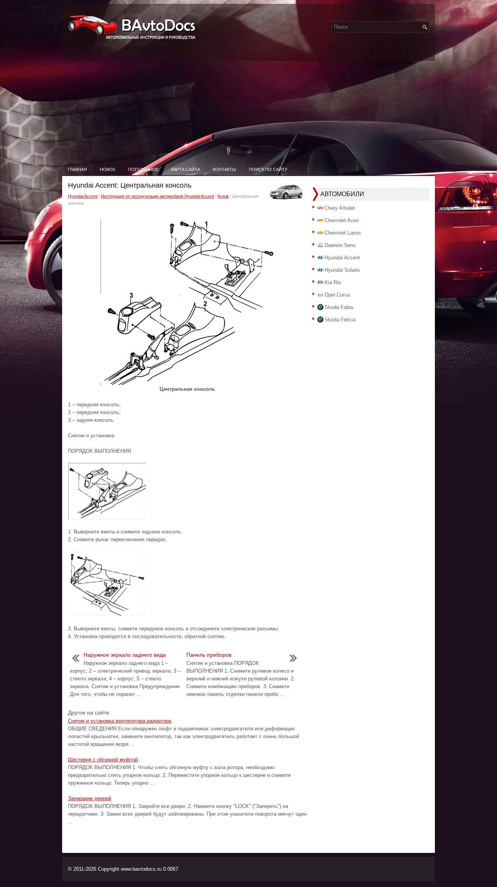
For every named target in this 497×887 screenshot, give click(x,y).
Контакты (224, 169)
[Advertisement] (248, 104)
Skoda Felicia (340, 320)
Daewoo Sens (340, 245)
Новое (107, 169)
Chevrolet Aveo (342, 220)
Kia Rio (333, 282)
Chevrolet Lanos (343, 233)
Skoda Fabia (339, 307)
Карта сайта (185, 169)
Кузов (223, 196)
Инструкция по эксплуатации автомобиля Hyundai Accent (157, 196)
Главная (77, 169)
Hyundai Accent (82, 196)
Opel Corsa (337, 295)
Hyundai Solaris (342, 270)
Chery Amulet (340, 208)
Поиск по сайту (268, 169)
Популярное (143, 169)
